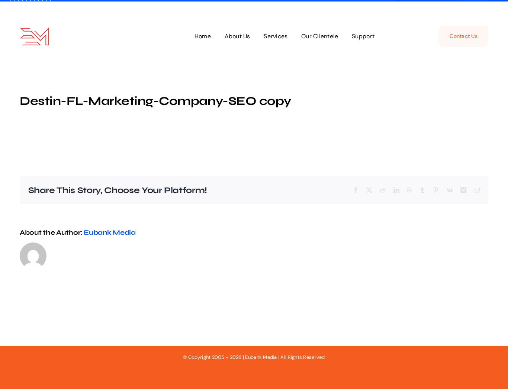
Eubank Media (110, 232)
